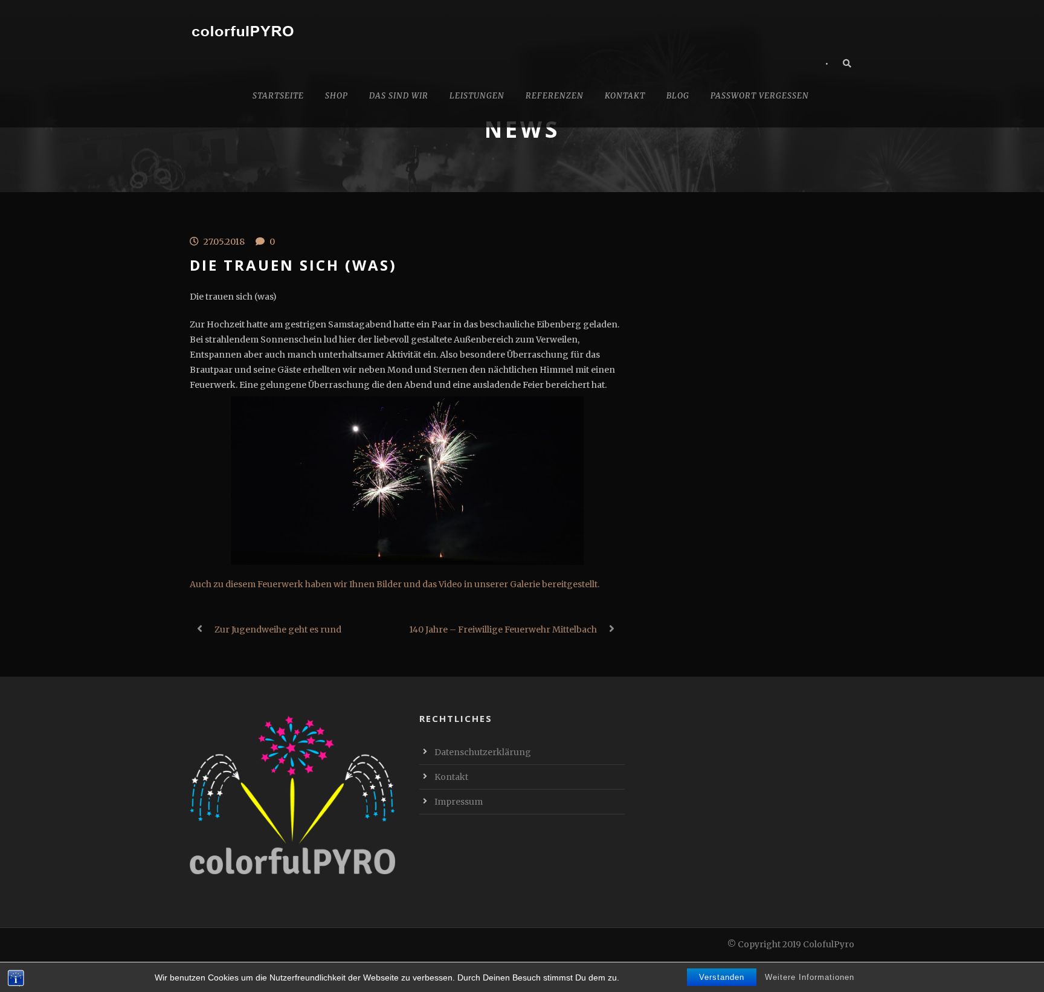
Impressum (458, 801)
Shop (336, 96)
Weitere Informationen (809, 977)
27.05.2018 (224, 241)
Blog (677, 96)
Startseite (278, 96)
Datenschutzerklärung (482, 752)
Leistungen (477, 96)
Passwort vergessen (759, 96)
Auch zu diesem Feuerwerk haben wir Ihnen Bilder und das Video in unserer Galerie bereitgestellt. (394, 584)
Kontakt (625, 96)
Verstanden (721, 977)
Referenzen (555, 96)
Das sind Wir (398, 96)
